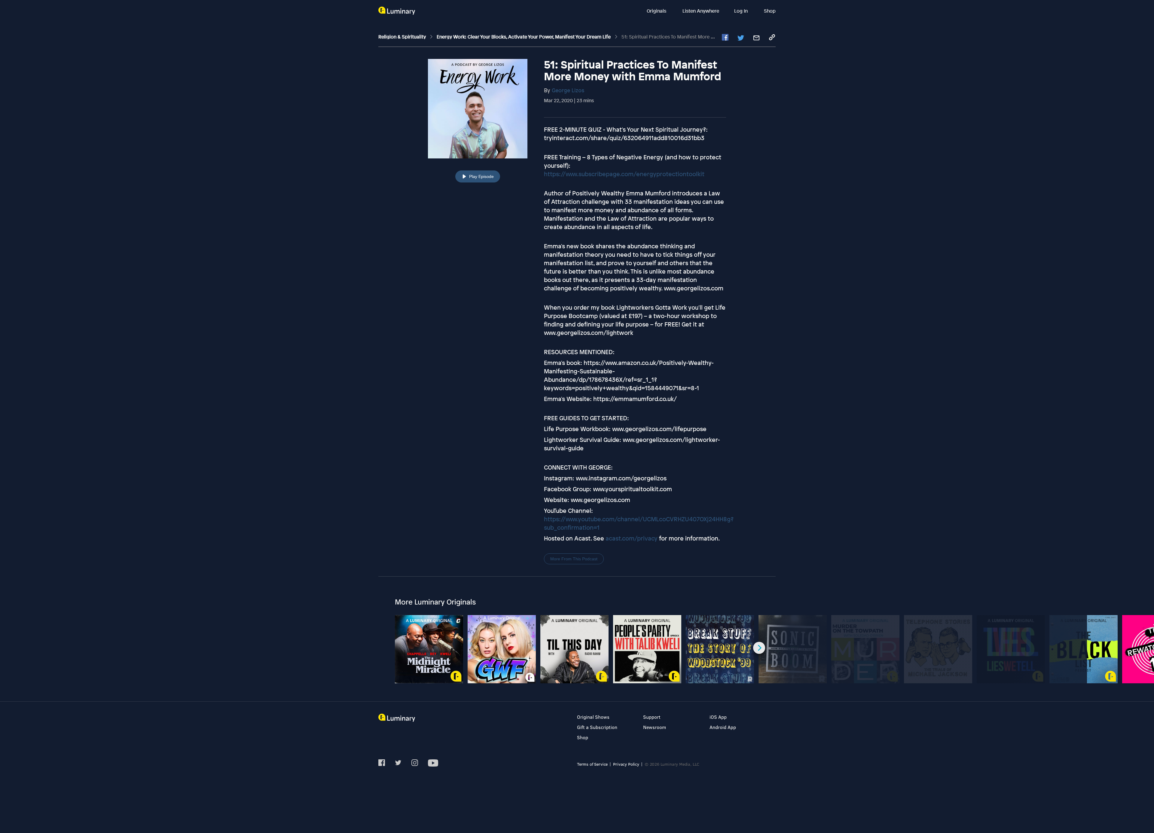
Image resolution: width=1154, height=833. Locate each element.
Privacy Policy (626, 764)
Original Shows (593, 717)
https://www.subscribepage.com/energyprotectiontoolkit (624, 174)
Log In (741, 11)
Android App (723, 727)
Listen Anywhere (700, 11)
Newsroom (654, 727)
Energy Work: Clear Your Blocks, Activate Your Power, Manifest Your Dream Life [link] (524, 36)
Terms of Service (592, 764)
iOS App (718, 717)
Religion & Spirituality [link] (402, 36)
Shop (770, 11)
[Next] (759, 648)
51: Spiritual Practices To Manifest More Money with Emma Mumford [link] (697, 36)
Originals (657, 11)
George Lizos (568, 90)
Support (652, 717)
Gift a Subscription (597, 727)
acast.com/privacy (632, 538)
